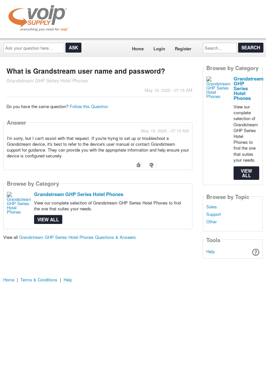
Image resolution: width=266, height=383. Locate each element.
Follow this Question (89, 106)
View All (48, 219)
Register (183, 48)
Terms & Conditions (38, 280)
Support (213, 214)
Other (211, 221)
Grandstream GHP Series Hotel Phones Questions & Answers (77, 237)
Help (210, 251)
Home (138, 48)
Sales (211, 206)
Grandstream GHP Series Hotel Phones (78, 194)
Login (159, 48)
